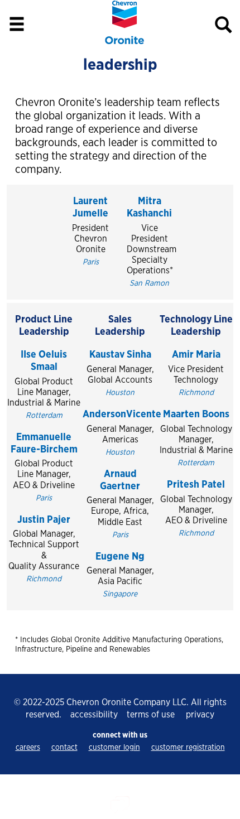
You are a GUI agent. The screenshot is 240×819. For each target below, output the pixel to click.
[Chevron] (124, 41)
